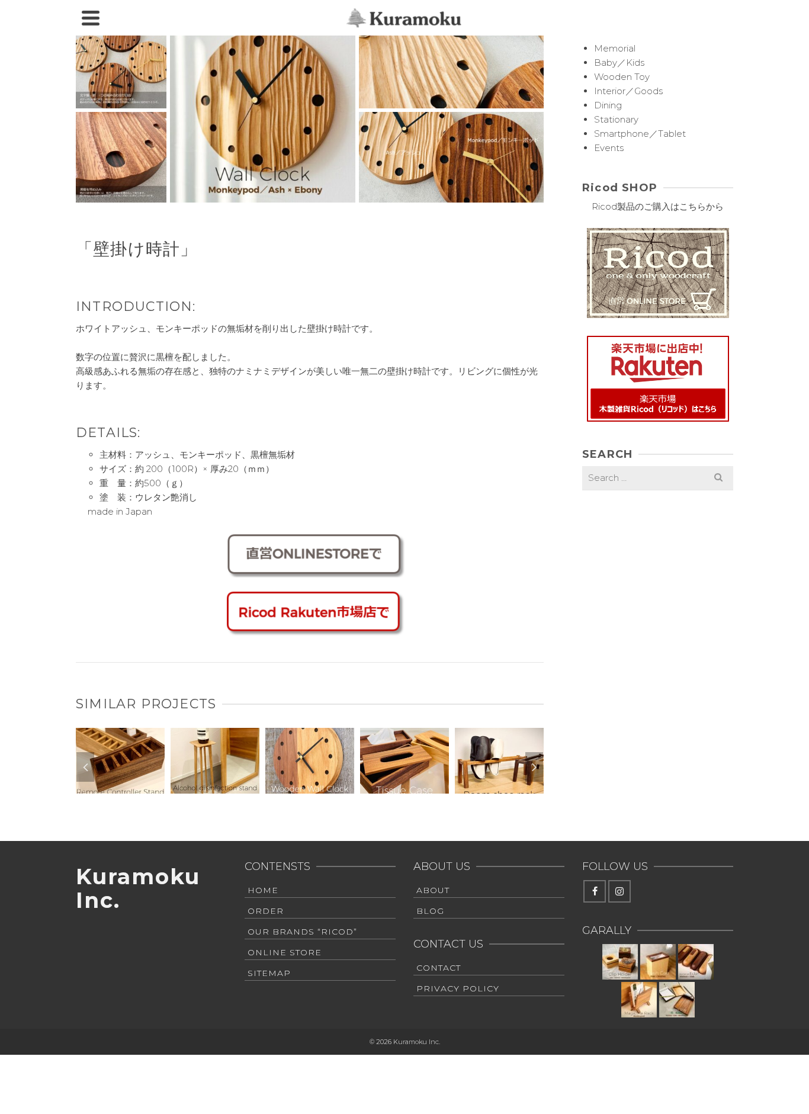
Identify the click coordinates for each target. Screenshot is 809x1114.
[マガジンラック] (639, 999)
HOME (263, 890)
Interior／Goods (628, 91)
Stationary (616, 119)
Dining (608, 105)
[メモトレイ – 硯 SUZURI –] (677, 999)
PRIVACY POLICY (457, 988)
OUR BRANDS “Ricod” (302, 931)
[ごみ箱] (658, 962)
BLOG (430, 911)
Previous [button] (85, 767)
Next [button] (534, 767)
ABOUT (433, 890)
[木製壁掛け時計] (310, 728)
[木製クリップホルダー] (620, 962)
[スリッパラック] (499, 728)
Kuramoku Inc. (138, 888)
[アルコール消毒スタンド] (215, 728)
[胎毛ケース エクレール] (696, 962)
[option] (120, 766)
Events (609, 147)
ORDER (266, 911)
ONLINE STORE (285, 952)
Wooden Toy (622, 76)
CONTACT (438, 967)
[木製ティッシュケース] (404, 728)
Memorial (614, 48)
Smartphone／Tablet (640, 133)
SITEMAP (269, 973)
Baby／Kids (619, 62)
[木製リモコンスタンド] (120, 728)
